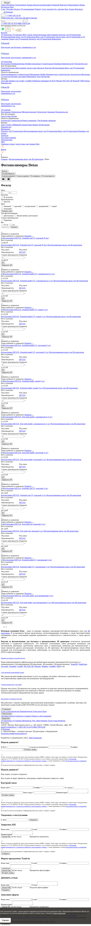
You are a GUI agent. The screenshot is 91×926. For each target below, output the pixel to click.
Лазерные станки (8, 144)
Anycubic (4, 666)
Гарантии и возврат (23, 716)
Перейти (28, 236)
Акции (71, 9)
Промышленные (18, 64)
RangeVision (27, 125)
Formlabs (12, 666)
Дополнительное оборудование (46, 35)
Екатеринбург (21, 5)
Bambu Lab (14, 81)
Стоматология (23, 74)
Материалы (5, 129)
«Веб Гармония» (35, 738)
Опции (14, 116)
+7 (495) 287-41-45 (13, 15)
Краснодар (37, 5)
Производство (52, 74)
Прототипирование (9, 74)
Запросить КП (7, 265)
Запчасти (41, 68)
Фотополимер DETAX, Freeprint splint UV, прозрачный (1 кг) (25, 567)
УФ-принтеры (6, 140)
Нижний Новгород (60, 5)
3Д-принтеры (6, 35)
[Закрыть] (33, 236)
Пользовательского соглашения (76, 761)
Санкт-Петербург (8, 5)
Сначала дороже (23, 176)
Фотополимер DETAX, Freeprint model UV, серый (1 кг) (23, 317)
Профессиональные (33, 64)
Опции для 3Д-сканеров (19, 39)
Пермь (82, 5)
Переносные (16, 112)
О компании (6, 709)
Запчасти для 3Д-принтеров (40, 39)
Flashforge (36, 81)
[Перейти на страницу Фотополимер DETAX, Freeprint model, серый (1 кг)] (23, 381)
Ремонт (38, 9)
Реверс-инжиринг (29, 121)
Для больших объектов (46, 121)
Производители (26, 711)
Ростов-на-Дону (7, 7)
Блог (66, 9)
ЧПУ (3, 142)
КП (3, 263)
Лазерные (51, 112)
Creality (22, 81)
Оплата (17, 9)
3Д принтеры (6, 721)
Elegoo (87, 81)
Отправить (5, 854)
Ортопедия (45, 77)
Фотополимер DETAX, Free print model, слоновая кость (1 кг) (26, 424)
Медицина (85, 74)
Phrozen (59, 81)
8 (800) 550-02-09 (23, 23)
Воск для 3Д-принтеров (45, 37)
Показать (14, 227)
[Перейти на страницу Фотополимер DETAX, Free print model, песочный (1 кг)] (24, 453)
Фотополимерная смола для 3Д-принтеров (18, 37)
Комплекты (56, 39)
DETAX (22, 252)
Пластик (48, 68)
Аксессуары (32, 68)
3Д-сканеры (17, 35)
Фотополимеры (58, 68)
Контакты (79, 9)
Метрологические (29, 112)
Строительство (64, 74)
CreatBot (28, 81)
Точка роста (38, 711)
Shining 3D (37, 125)
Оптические (42, 112)
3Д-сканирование (27, 9)
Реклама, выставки (19, 77)
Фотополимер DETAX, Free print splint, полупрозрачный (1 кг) (26, 603)
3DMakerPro (17, 125)
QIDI (82, 81)
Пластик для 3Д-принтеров (70, 35)
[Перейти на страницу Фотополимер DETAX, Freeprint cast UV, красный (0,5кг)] (25, 238)
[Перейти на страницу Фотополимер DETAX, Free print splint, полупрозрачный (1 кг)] (27, 596)
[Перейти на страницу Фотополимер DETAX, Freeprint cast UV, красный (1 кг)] (24, 488)
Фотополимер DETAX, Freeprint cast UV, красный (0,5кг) (24, 245)
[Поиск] (8, 29)
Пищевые (58, 64)
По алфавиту (35, 176)
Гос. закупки (59, 9)
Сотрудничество (13, 711)
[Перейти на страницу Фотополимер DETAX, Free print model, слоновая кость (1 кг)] (26, 417)
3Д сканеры (17, 721)
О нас (3, 9)
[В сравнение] (2, 232)
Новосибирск (74, 5)
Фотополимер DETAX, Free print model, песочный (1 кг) (24, 460)
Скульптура (6, 77)
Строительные (47, 64)
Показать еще (7, 211)
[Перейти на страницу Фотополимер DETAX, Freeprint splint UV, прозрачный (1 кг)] (26, 560)
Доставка (10, 9)
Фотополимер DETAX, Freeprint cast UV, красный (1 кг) (24, 495)
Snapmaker (45, 81)
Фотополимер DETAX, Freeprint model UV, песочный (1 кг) (25, 352)
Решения (61, 721)
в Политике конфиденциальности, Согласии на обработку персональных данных (38, 760)
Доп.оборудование (8, 138)
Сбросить (5, 227)
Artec (3, 125)
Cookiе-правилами (59, 913)
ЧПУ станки (27, 35)
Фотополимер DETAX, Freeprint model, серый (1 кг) (22, 388)
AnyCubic (5, 81)
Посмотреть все (81, 64)
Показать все (6, 83)
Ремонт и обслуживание (41, 716)
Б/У (73, 64)
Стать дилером (47, 9)
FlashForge (83, 664)
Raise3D (76, 81)
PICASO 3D (68, 81)
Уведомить (33, 820)
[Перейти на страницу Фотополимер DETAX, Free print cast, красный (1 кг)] (23, 524)
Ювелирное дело (34, 77)
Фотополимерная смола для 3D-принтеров (65, 245)
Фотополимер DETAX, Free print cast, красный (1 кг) (22, 531)
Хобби (43, 74)
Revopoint (45, 125)
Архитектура (75, 74)
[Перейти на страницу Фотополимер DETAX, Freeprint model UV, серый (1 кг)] (24, 310)
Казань (30, 5)
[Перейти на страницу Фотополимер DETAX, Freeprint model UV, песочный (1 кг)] (26, 345)
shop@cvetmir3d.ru (8, 727)
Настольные (6, 64)
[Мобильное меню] (3, 15)
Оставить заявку (30, 750)
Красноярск (47, 5)
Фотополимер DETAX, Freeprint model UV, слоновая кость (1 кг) (27, 281)
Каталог (4, 33)
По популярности (48, 176)
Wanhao (45, 666)
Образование (34, 74)
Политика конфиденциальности (14, 733)
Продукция (6, 718)
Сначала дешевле (8, 176)
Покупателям (6, 714)
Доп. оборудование (40, 721)
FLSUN (53, 81)
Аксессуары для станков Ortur (27, 144)
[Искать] (25, 20)
